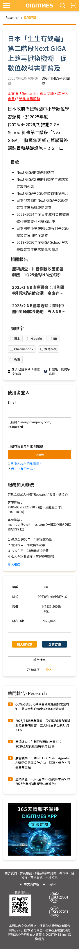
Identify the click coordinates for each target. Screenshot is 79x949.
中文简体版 (31, 884)
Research (12, 17)
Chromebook (23, 349)
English (52, 884)
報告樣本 (39, 659)
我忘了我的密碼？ (23, 469)
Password (15, 426)
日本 (17, 338)
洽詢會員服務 (29, 98)
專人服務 (14, 564)
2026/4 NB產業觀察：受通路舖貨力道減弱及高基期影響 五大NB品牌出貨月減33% (42, 725)
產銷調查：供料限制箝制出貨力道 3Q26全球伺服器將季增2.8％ (40, 743)
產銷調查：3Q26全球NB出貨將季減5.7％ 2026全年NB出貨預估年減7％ (44, 781)
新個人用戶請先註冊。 (26, 463)
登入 (49, 669)
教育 (17, 359)
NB (55, 338)
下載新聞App (20, 892)
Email (12, 402)
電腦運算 (30, 17)
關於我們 (11, 873)
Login (39, 454)
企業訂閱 (54, 644)
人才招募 (51, 877)
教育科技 (50, 349)
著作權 (63, 873)
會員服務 (26, 873)
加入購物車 (24, 644)
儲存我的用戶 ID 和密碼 (27, 446)
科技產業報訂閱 (45, 873)
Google (36, 338)
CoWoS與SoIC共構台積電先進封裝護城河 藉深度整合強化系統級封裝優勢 (42, 706)
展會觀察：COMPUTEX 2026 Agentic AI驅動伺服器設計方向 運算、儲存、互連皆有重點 (42, 762)
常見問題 (36, 877)
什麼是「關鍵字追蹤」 (59, 371)
